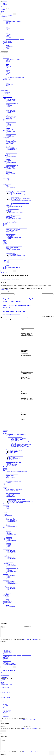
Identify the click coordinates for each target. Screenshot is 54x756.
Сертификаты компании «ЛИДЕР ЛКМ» (15, 39)
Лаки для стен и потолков (14, 215)
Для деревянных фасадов (11, 101)
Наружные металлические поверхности (20, 203)
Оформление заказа (7, 651)
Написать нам (4, 677)
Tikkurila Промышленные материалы (11, 267)
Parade (7, 26)
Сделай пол (8, 34)
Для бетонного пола (10, 117)
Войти (2, 15)
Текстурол (8, 24)
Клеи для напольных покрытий (13, 249)
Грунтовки (5, 144)
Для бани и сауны (10, 136)
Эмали (4, 109)
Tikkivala (8, 23)
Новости (5, 40)
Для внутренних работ (11, 99)
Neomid (7, 35)
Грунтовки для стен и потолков (13, 229)
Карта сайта (5, 662)
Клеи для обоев (9, 252)
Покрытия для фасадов (11, 216)
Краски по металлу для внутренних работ (20, 198)
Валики (7, 180)
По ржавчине (9, 114)
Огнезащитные (9, 143)
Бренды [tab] (5, 431)
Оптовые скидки (9, 46)
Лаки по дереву (9, 236)
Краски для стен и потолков (12, 230)
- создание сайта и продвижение (28, 719)
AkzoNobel (8, 37)
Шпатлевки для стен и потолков (15, 259)
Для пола (8, 128)
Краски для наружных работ (14, 199)
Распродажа (5, 185)
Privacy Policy (26, 639)
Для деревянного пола (11, 116)
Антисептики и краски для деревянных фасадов (16, 228)
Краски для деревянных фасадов (18, 201)
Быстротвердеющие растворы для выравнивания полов (20, 257)
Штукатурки (6, 161)
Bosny (4, 242)
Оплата (7, 47)
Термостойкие (9, 118)
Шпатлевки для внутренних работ (13, 237)
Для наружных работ (10, 100)
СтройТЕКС (8, 238)
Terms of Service (34, 639)
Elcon (7, 33)
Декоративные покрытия (8, 167)
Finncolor (5, 224)
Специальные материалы (8, 175)
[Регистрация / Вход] (3, 53)
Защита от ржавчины (10, 235)
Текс (7, 27)
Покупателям (6, 43)
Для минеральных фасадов (12, 103)
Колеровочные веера (7, 182)
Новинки (5, 95)
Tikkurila (8, 22)
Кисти (7, 179)
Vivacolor (8, 31)
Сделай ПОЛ (6, 260)
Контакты (5, 49)
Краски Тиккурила (10, 192)
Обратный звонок (5, 6)
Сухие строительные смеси (12, 254)
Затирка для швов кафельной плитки (14, 246)
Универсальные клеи (10, 253)
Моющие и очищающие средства (13, 218)
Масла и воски (6, 130)
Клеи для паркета (10, 250)
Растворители (6, 177)
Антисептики (6, 137)
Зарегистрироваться (8, 15)
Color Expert (8, 28)
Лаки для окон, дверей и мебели (15, 212)
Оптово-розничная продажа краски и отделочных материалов (17, 655)
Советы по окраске (7, 42)
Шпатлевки (5, 155)
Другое (7, 181)
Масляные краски (10, 231)
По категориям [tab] (6, 92)
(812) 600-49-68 (4, 4)
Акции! (7, 45)
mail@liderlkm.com (5, 675)
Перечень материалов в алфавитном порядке (16, 191)
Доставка (8, 48)
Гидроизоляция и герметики (12, 247)
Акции (4, 707)
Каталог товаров (7, 659)
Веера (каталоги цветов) (11, 222)
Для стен (8, 104)
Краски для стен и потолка (17, 195)
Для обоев (8, 106)
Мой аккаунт (6, 657)
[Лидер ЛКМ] (4, 1)
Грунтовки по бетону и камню (15, 206)
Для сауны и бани (10, 129)
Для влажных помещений (11, 107)
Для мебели (8, 112)
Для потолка (8, 124)
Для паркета (8, 126)
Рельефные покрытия (10, 166)
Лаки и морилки (7, 120)
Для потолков (9, 105)
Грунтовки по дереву (13, 207)
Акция (7, 186)
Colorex (7, 30)
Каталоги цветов (7, 41)
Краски (4, 98)
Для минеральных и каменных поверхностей (21, 200)
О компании (6, 20)
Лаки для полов (11, 213)
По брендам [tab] (5, 93)
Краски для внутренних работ (15, 193)
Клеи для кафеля (12, 256)
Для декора (8, 174)
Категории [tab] (5, 430)
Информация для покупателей (10, 664)
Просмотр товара (17, 301)
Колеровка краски (7, 184)
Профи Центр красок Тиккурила (13, 21)
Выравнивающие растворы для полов (16, 255)
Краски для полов (15, 197)
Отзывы (5, 653)
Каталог (5, 18)
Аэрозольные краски (8, 119)
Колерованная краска (10, 187)
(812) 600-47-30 (4, 3)
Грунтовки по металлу (13, 209)
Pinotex (7, 36)
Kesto (7, 29)
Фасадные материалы (10, 234)
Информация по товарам (8, 663)
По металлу (8, 113)
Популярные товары (7, 97)
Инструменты (6, 178)
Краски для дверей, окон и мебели (18, 194)
